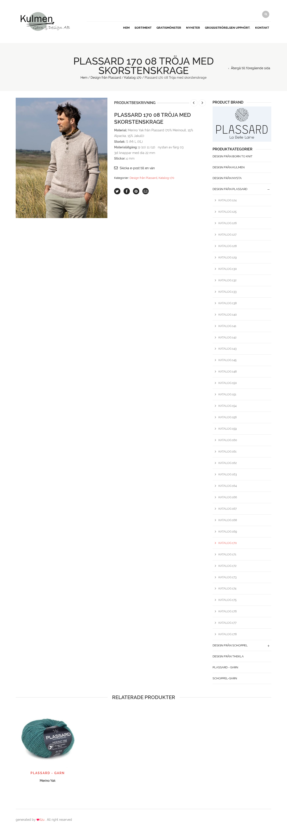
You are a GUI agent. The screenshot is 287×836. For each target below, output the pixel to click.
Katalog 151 (227, 394)
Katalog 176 (227, 611)
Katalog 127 (227, 234)
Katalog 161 (227, 451)
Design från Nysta (227, 178)
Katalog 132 (227, 280)
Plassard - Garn (225, 667)
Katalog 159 (227, 428)
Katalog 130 (227, 269)
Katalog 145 (227, 360)
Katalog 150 (227, 383)
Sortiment (143, 27)
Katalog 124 (227, 200)
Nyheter (193, 27)
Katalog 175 (227, 600)
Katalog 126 (227, 223)
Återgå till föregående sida (250, 68)
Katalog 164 (227, 485)
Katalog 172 (227, 565)
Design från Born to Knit (232, 156)
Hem (126, 27)
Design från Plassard (106, 77)
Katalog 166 (227, 497)
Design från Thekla (228, 656)
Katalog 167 (227, 508)
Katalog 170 (132, 77)
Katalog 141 (227, 326)
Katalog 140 (227, 314)
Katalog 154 (227, 405)
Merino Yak (48, 780)
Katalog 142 (227, 337)
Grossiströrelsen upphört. (227, 27)
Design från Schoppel (230, 645)
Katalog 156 (227, 417)
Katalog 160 (227, 440)
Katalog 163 (227, 474)
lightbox (24, 209)
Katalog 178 (227, 634)
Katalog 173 (227, 577)
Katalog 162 (227, 463)
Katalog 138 (227, 303)
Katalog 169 (227, 531)
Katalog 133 (227, 291)
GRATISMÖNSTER (169, 27)
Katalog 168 (227, 520)
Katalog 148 (227, 371)
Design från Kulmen (229, 167)
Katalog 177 (227, 622)
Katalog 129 (227, 257)
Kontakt (262, 27)
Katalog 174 (227, 588)
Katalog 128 (227, 246)
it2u (42, 819)
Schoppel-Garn (225, 678)
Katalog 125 (227, 211)
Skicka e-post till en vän (137, 168)
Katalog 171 (227, 554)
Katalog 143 (227, 348)
